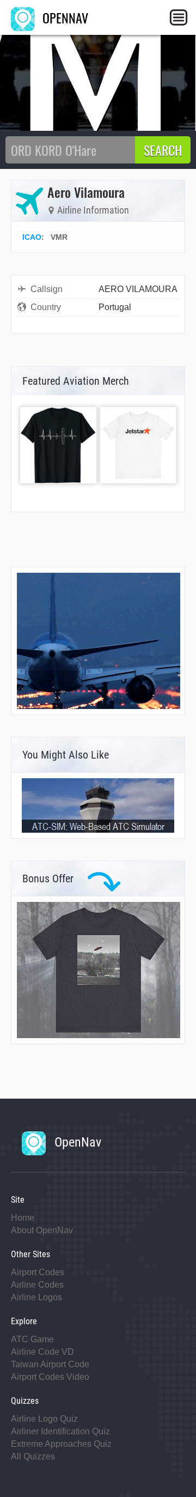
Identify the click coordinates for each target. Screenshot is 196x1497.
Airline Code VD (42, 1351)
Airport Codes (37, 1272)
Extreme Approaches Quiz (61, 1443)
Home (22, 1217)
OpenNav (76, 1142)
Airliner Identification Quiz (60, 1431)
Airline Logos (36, 1297)
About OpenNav (42, 1230)
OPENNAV (63, 17)
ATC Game (32, 1339)
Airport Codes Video (50, 1376)
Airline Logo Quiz (44, 1418)
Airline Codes (37, 1284)
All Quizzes (33, 1456)
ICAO (31, 237)
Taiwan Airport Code (50, 1364)
